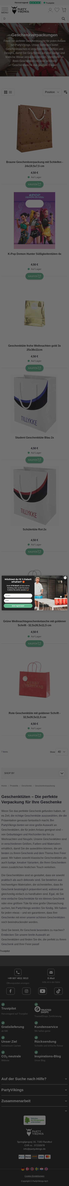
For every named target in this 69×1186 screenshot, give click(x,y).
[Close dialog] (65, 577)
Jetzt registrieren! (18, 606)
